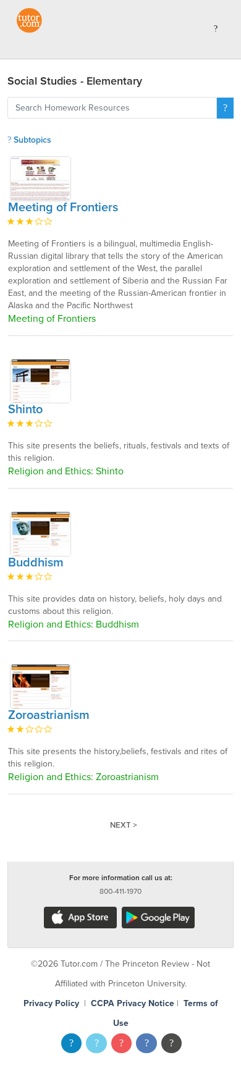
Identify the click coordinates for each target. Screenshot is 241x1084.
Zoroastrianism (49, 715)
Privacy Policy (51, 1003)
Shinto (25, 409)
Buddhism (36, 562)
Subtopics (31, 140)
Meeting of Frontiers (63, 207)
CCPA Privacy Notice (132, 1003)
